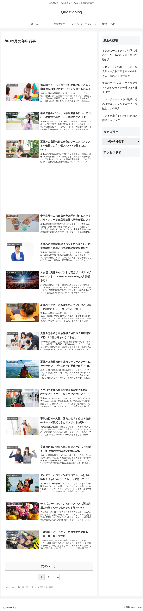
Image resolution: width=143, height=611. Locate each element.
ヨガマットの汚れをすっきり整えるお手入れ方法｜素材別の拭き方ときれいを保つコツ (119, 71)
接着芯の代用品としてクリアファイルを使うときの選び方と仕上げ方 (119, 88)
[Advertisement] (49, 62)
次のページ (49, 566)
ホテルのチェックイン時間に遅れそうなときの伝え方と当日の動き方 (119, 55)
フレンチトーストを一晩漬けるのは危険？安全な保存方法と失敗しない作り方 (119, 104)
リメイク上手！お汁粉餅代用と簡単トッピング (119, 118)
